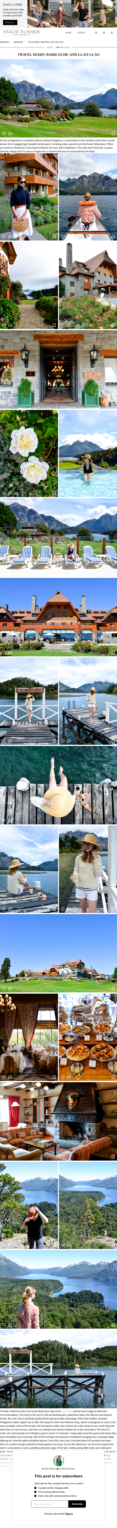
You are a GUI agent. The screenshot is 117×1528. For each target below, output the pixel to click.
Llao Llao (67, 1411)
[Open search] (96, 32)
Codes (81, 33)
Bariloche (18, 42)
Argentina (4, 42)
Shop (68, 33)
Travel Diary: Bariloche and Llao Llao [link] (46, 42)
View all (10, 22)
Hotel (50, 47)
